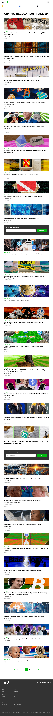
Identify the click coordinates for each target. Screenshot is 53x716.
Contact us (16, 702)
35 (35, 669)
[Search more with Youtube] (42, 682)
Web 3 (3, 689)
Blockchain (16, 698)
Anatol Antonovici (8, 504)
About (15, 701)
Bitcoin (15, 689)
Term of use (25, 712)
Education (4, 702)
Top (3, 707)
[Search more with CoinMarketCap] (45, 682)
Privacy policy (12, 712)
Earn (3, 693)
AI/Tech (3, 698)
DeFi (15, 696)
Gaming (4, 694)
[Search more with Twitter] (50, 682)
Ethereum (16, 691)
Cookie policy (5, 712)
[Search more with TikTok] (40, 682)
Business (4, 701)
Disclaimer (18, 712)
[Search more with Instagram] (48, 682)
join (42, 455)
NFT (3, 691)
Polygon (16, 694)
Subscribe (41, 230)
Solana (15, 693)
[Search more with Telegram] (37, 682)
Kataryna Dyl (7, 36)
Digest (3, 696)
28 (23, 669)
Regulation (4, 704)
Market (3, 688)
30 (29, 669)
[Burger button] (50, 2)
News (15, 688)
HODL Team (7, 640)
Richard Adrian (7, 82)
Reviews (4, 706)
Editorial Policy (17, 704)
